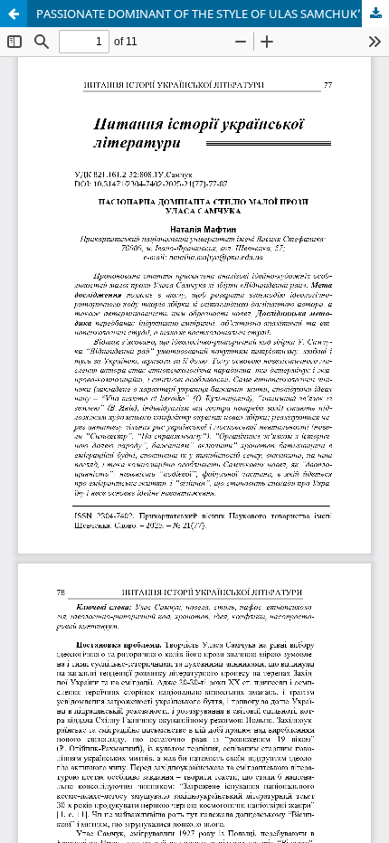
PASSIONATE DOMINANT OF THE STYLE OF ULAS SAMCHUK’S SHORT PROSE (212, 13)
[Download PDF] (375, 13)
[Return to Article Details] (13, 13)
